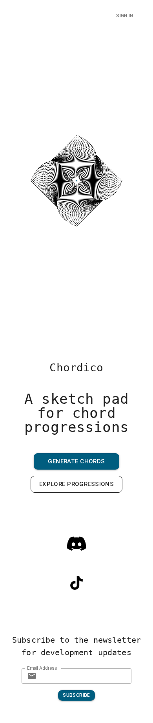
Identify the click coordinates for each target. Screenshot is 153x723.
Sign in (124, 15)
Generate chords (76, 461)
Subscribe (76, 695)
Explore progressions (76, 484)
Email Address (42, 668)
